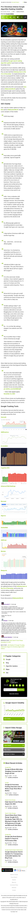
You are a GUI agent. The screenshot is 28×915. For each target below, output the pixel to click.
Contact (14, 890)
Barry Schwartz (21, 11)
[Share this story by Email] (21, 17)
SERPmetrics (5, 432)
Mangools (4, 570)
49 (7, 795)
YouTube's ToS (14, 911)
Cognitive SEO (5, 468)
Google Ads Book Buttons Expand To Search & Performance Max (13, 838)
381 (14, 11)
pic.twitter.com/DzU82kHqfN (12, 389)
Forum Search (14, 877)
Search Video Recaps (10, 813)
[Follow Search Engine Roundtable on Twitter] (13, 685)
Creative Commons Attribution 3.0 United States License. (14, 907)
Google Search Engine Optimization (14, 850)
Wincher (3, 551)
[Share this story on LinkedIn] (14, 17)
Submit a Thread (14, 874)
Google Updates (10, 13)
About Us (14, 882)
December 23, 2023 (9, 394)
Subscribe (20, 689)
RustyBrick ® (14, 901)
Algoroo (3, 515)
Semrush (3, 417)
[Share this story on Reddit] (10, 17)
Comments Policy (14, 885)
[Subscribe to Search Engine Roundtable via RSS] (23, 685)
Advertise (14, 887)
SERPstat (3, 540)
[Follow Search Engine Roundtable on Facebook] (10, 685)
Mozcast (3, 501)
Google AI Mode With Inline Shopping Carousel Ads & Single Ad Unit (14, 771)
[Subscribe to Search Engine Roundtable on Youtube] (20, 685)
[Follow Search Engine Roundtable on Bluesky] (17, 685)
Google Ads (8, 767)
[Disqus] (14, 620)
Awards (14, 879)
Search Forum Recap (10, 800)
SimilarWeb (4, 527)
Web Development (23, 901)
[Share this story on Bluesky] (18, 17)
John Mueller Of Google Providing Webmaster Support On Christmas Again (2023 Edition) (12, 646)
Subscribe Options (14, 693)
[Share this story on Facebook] (3, 17)
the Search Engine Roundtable (15, 895)
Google (7, 782)
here (25, 87)
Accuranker (4, 446)
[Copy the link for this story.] (25, 17)
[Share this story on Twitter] (6, 17)
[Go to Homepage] (10, 2)
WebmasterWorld (10, 89)
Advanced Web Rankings (8, 486)
